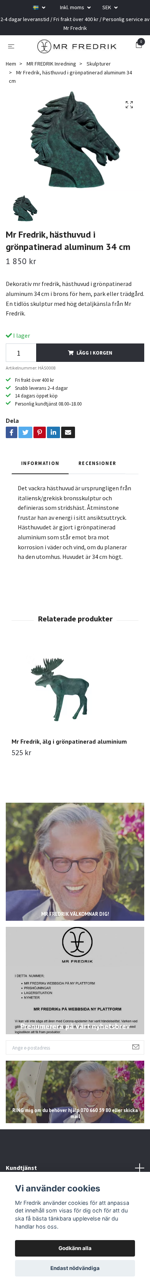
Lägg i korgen (94, 357)
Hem (11, 67)
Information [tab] (40, 467)
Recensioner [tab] (97, 467)
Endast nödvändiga (75, 1268)
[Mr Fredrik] (77, 48)
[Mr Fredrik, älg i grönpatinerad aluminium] (75, 694)
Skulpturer (99, 67)
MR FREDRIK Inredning (51, 67)
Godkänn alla (75, 1248)
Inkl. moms (72, 7)
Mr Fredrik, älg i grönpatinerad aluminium (69, 745)
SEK (107, 7)
